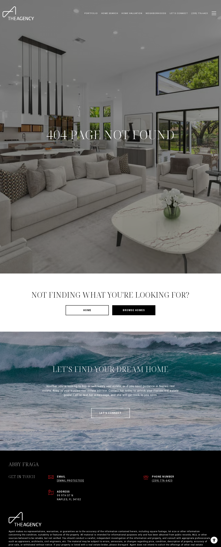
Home (87, 310)
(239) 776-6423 (162, 480)
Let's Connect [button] (110, 413)
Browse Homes (134, 310)
